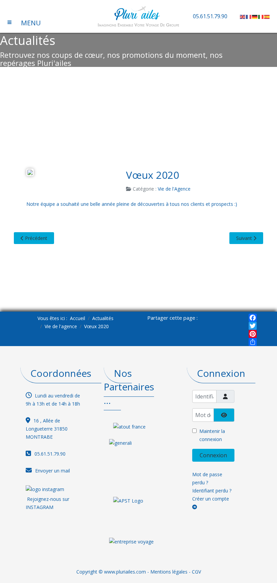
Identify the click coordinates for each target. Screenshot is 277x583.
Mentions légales (168, 571)
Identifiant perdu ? (211, 490)
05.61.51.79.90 (210, 16)
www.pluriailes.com (125, 571)
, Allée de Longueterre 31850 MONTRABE (47, 428)
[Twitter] (253, 326)
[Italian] (261, 16)
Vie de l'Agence (174, 189)
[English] (243, 16)
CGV (196, 571)
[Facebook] (253, 318)
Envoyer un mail (52, 470)
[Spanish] (267, 16)
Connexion (213, 455)
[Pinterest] (253, 334)
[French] (249, 16)
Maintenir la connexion (212, 435)
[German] (255, 16)
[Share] (253, 342)
